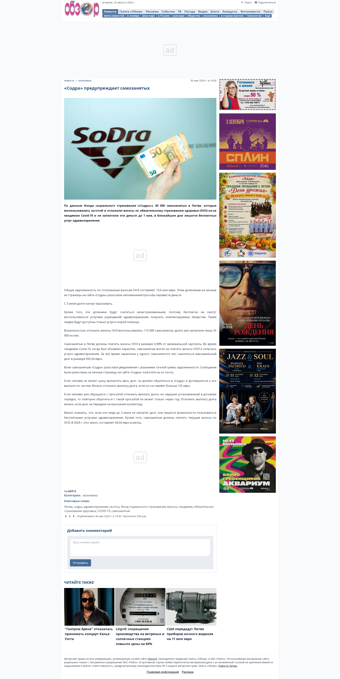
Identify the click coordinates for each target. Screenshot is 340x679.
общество (193, 15)
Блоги (215, 11)
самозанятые (121, 511)
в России (163, 15)
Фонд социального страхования (143, 507)
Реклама (152, 11)
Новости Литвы (227, 665)
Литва (68, 507)
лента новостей (114, 15)
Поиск (268, 11)
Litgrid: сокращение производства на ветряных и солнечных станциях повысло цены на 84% (140, 636)
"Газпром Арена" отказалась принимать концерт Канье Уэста (89, 634)
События (168, 11)
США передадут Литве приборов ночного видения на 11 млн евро (190, 634)
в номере (133, 15)
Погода (189, 11)
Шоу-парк (148, 15)
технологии (254, 15)
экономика (210, 15)
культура (178, 15)
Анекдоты (229, 11)
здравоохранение (95, 507)
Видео (203, 11)
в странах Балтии (232, 15)
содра (78, 507)
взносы (172, 507)
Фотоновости (250, 11)
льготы (115, 507)
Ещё (267, 15)
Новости (110, 11)
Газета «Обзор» (131, 11)
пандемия (185, 507)
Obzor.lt (152, 658)
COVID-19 (103, 511)
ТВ (179, 11)
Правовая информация (163, 672)
